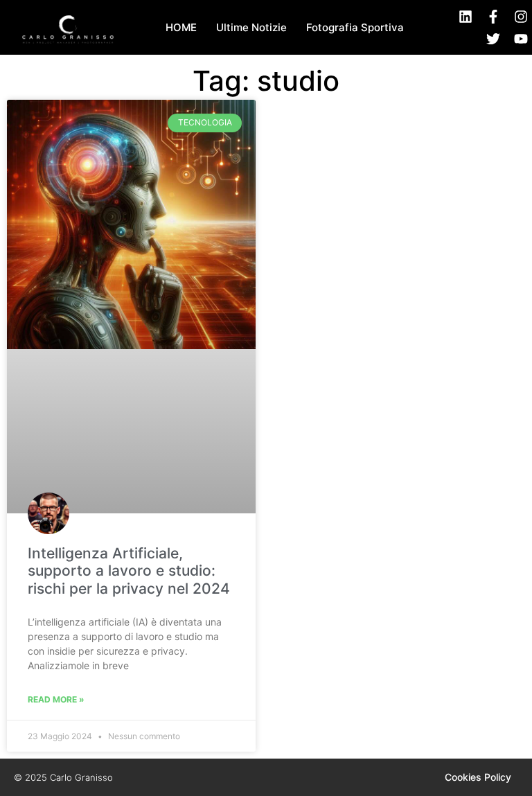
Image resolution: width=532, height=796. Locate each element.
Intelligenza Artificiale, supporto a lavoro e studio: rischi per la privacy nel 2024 (129, 570)
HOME (181, 27)
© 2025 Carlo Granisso (63, 777)
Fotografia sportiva (355, 27)
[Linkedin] (465, 17)
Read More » (56, 699)
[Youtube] (521, 39)
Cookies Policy (478, 777)
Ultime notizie (251, 27)
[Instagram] (521, 17)
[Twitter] (493, 39)
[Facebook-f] (493, 17)
